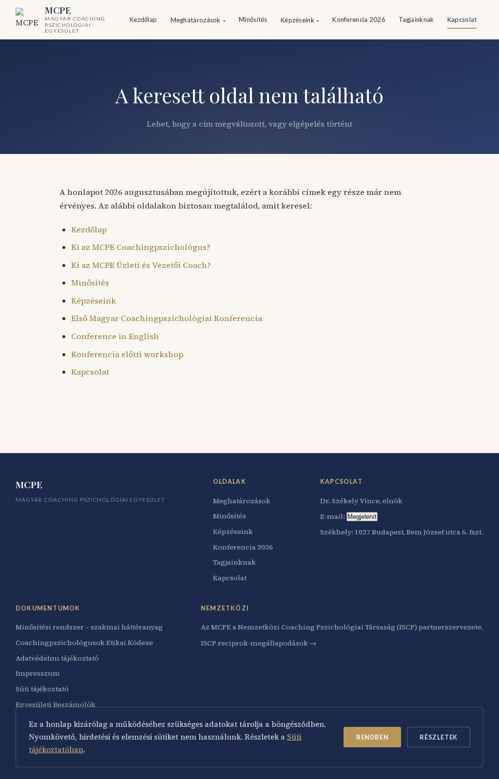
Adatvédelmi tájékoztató (57, 658)
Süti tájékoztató (42, 689)
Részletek (438, 737)
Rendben (372, 737)
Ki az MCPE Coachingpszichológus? (141, 247)
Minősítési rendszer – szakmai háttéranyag (89, 627)
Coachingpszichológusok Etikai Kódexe (84, 642)
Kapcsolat (462, 19)
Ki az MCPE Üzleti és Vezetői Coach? (141, 265)
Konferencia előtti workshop (127, 354)
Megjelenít (362, 516)
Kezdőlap (143, 19)
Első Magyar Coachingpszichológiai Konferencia (166, 318)
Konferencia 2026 (358, 19)
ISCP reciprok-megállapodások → (258, 643)
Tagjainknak (416, 19)
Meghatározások (198, 20)
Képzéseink (300, 20)
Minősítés (253, 19)
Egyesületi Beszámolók (56, 704)
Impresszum (38, 673)
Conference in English (115, 336)
